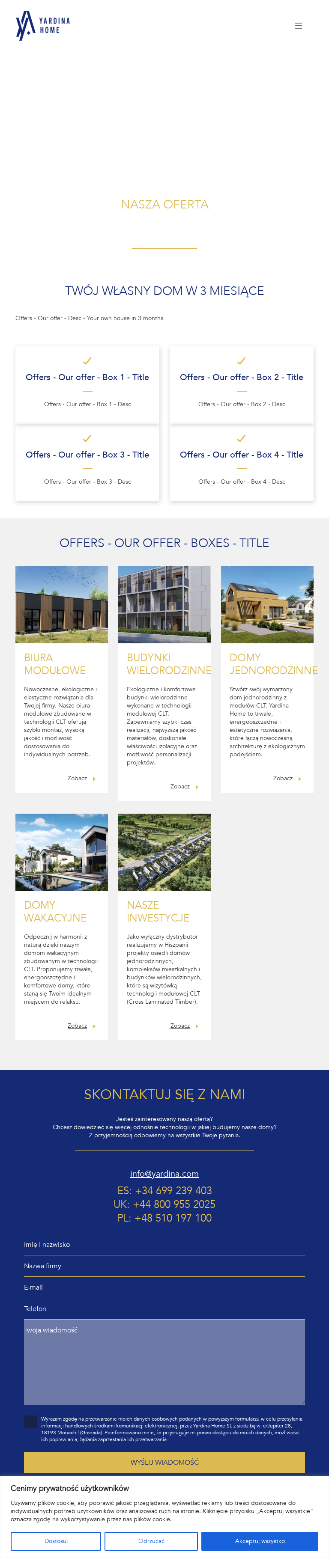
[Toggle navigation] (299, 26)
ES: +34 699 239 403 (164, 1191)
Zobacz (77, 778)
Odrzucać (151, 1541)
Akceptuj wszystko (260, 1541)
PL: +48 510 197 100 (164, 1218)
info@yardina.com (164, 1174)
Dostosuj (56, 1541)
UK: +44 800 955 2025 (164, 1205)
